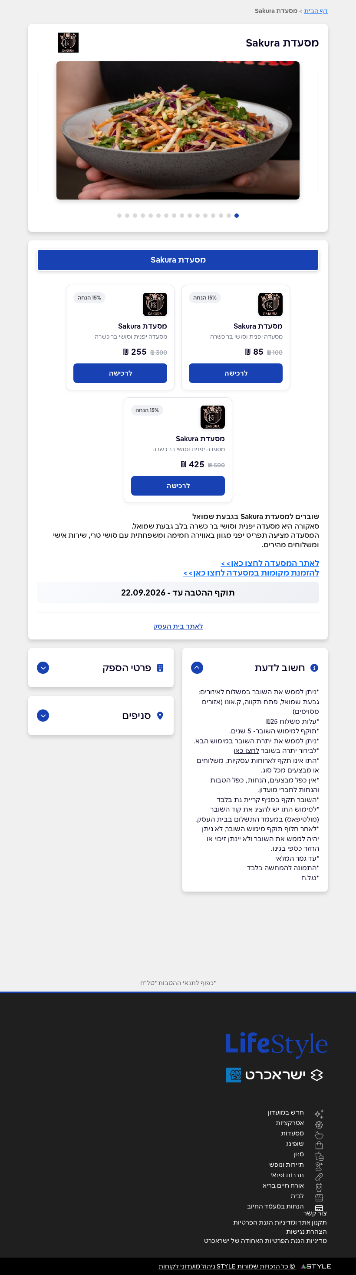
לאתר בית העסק (178, 626)
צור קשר (315, 1213)
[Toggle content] (197, 668)
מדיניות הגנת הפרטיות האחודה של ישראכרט (265, 1241)
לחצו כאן (246, 750)
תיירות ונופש (286, 1164)
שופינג (295, 1143)
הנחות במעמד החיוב (275, 1205)
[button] (236, 215)
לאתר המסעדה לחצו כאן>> (270, 563)
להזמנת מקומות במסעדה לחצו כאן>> (251, 573)
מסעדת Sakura (178, 260)
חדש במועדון (286, 1112)
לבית (297, 1195)
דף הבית (316, 11)
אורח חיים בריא (283, 1185)
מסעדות (292, 1132)
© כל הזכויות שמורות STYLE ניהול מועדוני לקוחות (227, 1266)
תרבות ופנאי (287, 1174)
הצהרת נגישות (306, 1231)
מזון (298, 1153)
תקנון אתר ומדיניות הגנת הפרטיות (280, 1222)
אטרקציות (290, 1122)
